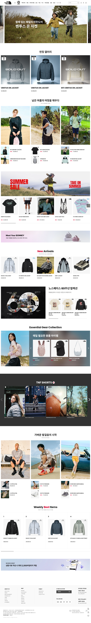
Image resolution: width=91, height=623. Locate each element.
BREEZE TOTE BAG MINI (74, 358)
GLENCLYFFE (76, 275)
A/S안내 (22, 598)
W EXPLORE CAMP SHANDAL (77, 484)
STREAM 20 (43, 159)
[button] (14, 402)
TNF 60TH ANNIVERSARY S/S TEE (55, 313)
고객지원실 (23, 593)
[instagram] (66, 601)
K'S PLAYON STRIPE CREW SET (77, 149)
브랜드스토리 (7, 591)
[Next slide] (88, 205)
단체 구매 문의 (23, 592)
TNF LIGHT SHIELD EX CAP (56, 358)
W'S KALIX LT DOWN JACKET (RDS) (78, 538)
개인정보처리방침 (5, 615)
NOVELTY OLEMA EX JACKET (10, 538)
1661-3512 (81, 590)
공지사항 (22, 600)
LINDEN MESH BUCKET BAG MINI (18, 159)
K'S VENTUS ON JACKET (24, 275)
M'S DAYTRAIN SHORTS (24, 216)
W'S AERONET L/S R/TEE (15, 149)
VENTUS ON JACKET (53, 538)
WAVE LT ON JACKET (6, 275)
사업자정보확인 (20, 611)
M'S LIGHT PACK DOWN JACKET (44, 275)
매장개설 (22, 590)
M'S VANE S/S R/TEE (45, 149)
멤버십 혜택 (23, 603)
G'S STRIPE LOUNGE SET (78, 216)
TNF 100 (6, 600)
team (6, 597)
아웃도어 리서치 (42, 594)
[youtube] (70, 601)
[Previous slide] (31, 348)
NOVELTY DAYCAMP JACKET (43, 216)
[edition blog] (60, 601)
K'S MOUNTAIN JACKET (76, 159)
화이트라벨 (41, 592)
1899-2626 (81, 601)
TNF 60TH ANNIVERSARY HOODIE (81, 313)
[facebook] (64, 601)
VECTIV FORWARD (44, 484)
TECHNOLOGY (7, 596)
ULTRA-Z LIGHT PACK (59, 216)
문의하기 (22, 597)
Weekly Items (45, 507)
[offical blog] (57, 601)
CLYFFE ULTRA (13, 484)
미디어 (6, 599)
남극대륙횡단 (7, 602)
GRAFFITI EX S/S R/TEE (5, 216)
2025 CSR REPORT (8, 594)
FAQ (22, 595)
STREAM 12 (35, 358)
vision (6, 592)
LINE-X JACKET (58, 275)
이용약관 (22, 601)
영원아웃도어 (41, 591)
